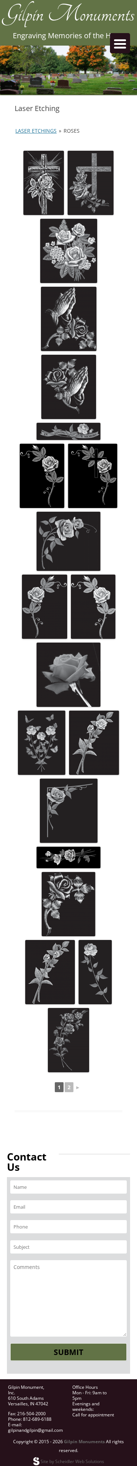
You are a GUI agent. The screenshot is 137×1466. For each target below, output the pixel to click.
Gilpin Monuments (68, 20)
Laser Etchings (36, 130)
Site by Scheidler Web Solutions (71, 1461)
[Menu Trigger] (120, 43)
